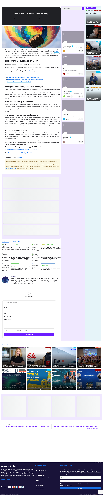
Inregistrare (90, 3)
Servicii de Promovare (41, 473)
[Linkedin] (9, 483)
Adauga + (99, 3)
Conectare (83, 3)
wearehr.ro (21, 157)
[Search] (83, 8)
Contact (37, 480)
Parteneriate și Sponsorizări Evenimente (45, 478)
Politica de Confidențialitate (42, 483)
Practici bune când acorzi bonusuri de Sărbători (19, 151)
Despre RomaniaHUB (41, 470)
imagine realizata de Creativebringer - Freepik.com (94, 462)
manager (56, 51)
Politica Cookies (40, 485)
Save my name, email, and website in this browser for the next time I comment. (21, 330)
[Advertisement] (73, 20)
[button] (3, 50)
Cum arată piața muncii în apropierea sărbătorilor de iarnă (22, 149)
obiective (28, 71)
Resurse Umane (18, 18)
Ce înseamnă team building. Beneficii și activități (19, 81)
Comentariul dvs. (8, 316)
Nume (5, 305)
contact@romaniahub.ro (11, 168)
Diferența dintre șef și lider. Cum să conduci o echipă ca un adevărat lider (25, 79)
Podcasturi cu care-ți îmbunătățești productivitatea (20, 153)
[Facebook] (2, 483)
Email (5, 310)
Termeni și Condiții (40, 488)
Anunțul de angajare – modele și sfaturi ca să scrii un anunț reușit (23, 77)
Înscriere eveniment (40, 475)
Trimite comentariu (29, 334)
